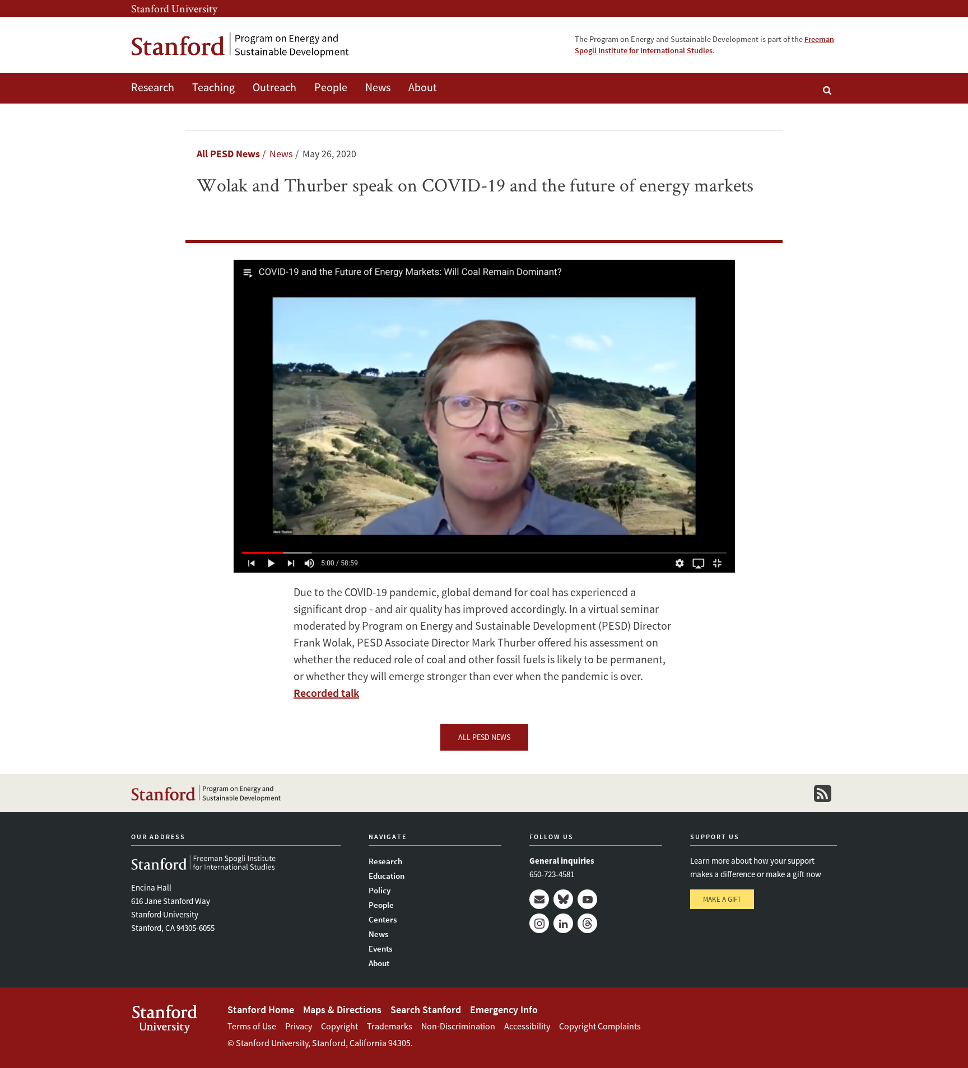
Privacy (298, 1026)
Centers (383, 919)
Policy (379, 890)
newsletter (822, 793)
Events (380, 948)
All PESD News (228, 153)
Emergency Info (504, 1009)
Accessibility (527, 1026)
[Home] (240, 45)
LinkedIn (563, 923)
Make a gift (722, 899)
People (330, 87)
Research (152, 87)
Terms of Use (251, 1026)
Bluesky (563, 899)
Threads (587, 923)
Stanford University (174, 8)
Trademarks (389, 1026)
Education (386, 875)
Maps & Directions (342, 1009)
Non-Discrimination (458, 1026)
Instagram (539, 923)
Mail (539, 899)
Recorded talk (326, 693)
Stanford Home (260, 1009)
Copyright (339, 1026)
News (377, 87)
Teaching (213, 87)
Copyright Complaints (600, 1026)
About (422, 87)
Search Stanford (425, 1009)
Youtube (587, 899)
